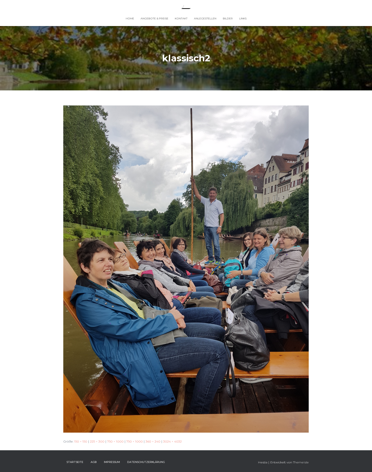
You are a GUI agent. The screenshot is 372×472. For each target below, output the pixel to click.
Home (130, 18)
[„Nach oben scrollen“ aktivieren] (363, 463)
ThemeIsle (301, 462)
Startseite (75, 462)
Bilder (228, 18)
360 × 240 (153, 441)
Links (242, 18)
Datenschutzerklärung (146, 462)
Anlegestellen (205, 18)
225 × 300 (97, 441)
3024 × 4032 (172, 441)
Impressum (112, 462)
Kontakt (181, 18)
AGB (94, 462)
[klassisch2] (186, 269)
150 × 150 (80, 441)
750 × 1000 (115, 441)
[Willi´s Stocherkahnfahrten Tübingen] (186, 7)
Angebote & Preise (154, 18)
